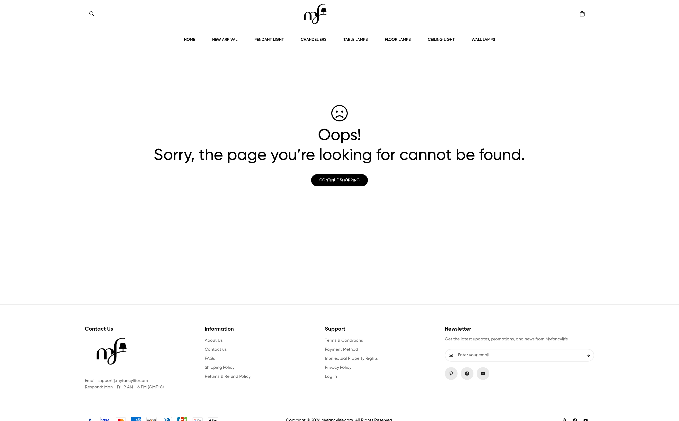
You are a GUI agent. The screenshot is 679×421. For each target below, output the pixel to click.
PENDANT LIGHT (269, 40)
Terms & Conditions (344, 341)
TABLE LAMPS (355, 40)
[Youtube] (483, 373)
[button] (582, 14)
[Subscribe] (588, 355)
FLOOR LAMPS (398, 40)
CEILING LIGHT (441, 40)
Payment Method (341, 350)
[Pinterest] (451, 373)
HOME (189, 40)
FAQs (210, 359)
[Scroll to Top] (669, 392)
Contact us (216, 350)
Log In (331, 377)
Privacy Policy (338, 368)
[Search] (92, 14)
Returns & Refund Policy (228, 377)
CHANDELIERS (314, 40)
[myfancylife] (315, 14)
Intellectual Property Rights (351, 359)
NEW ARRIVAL (224, 40)
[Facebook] (467, 373)
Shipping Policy (219, 368)
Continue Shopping (339, 180)
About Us (214, 341)
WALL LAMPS (483, 40)
